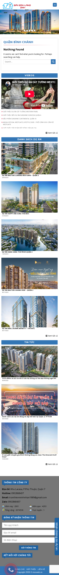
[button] (29, 111)
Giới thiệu (31, 569)
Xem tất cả (53, 133)
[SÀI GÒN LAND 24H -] (16, 5)
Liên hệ (41, 569)
